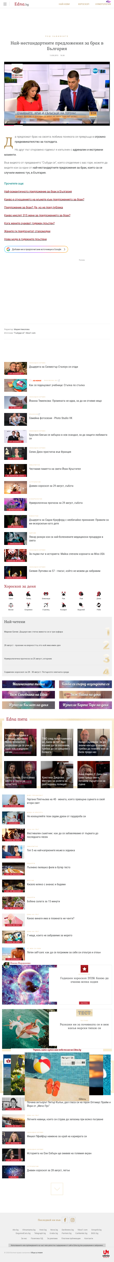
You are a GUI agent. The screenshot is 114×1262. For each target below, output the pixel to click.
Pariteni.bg (66, 1233)
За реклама (52, 1238)
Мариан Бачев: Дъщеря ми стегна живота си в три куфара (33, 631)
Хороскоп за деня (20, 586)
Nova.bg (54, 1229)
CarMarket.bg (81, 1233)
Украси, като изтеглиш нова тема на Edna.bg (57, 1049)
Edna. (21, 4)
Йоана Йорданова (20, 963)
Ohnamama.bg (28, 1229)
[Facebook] (65, 1220)
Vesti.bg (43, 1229)
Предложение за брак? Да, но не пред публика (33, 207)
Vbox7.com (30, 333)
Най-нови (64, 4)
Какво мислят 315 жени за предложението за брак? (37, 215)
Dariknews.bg (68, 1229)
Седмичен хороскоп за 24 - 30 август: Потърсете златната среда (36, 672)
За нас (24, 1238)
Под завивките (57, 36)
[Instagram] (72, 1220)
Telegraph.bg (40, 1233)
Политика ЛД (37, 1238)
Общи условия (37, 1252)
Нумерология (103, 4)
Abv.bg (15, 1229)
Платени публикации (70, 1238)
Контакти (88, 1238)
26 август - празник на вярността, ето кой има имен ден (32, 645)
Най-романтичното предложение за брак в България (38, 191)
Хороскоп (83, 4)
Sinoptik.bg (96, 1229)
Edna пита (16, 719)
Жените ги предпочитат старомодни (27, 231)
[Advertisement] (44, 289)
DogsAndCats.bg (23, 1233)
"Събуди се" (19, 333)
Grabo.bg (54, 1233)
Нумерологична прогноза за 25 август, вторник (28, 658)
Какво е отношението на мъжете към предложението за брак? (44, 199)
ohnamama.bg (51, 380)
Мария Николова (21, 329)
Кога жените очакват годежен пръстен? (29, 223)
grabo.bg (33, 414)
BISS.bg (94, 1233)
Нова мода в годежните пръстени (25, 239)
